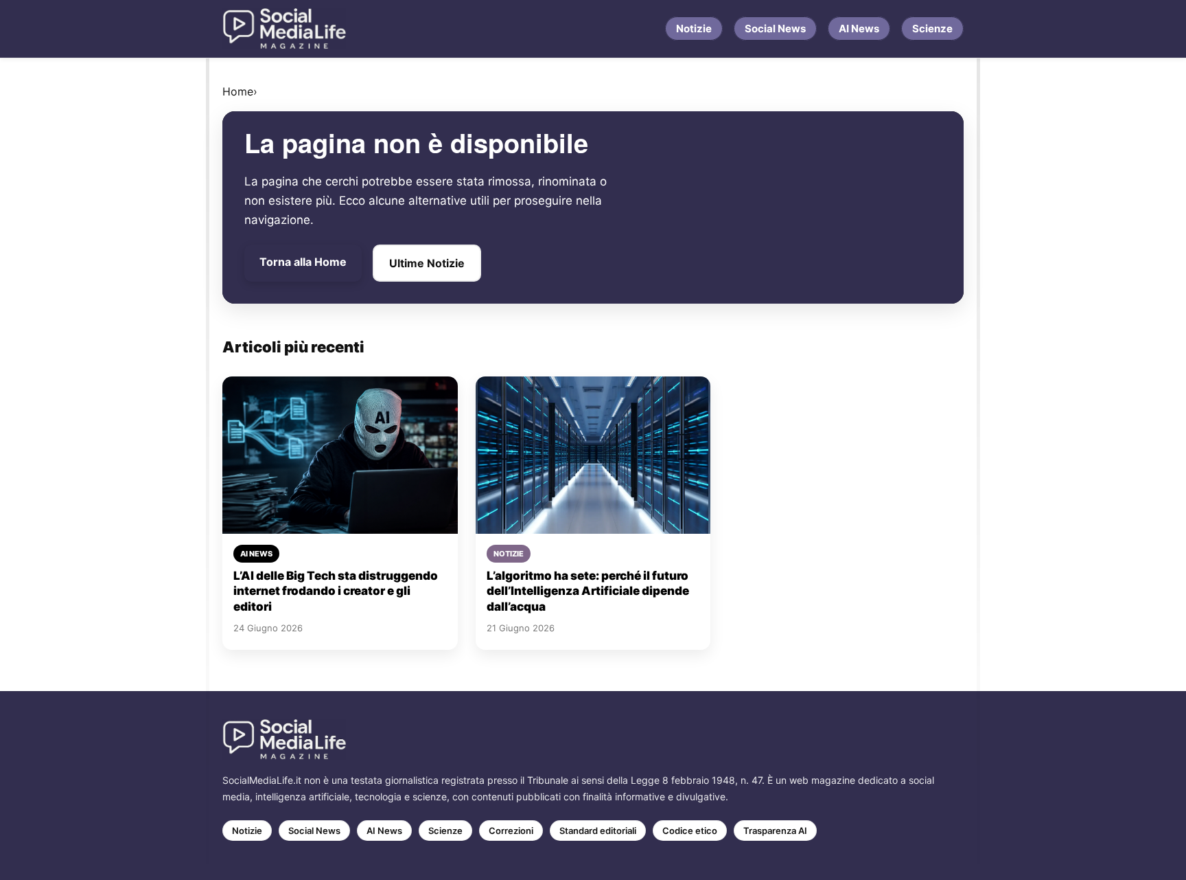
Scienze (932, 28)
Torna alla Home (303, 262)
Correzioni (511, 830)
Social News (775, 28)
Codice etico (689, 830)
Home (237, 91)
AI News (859, 28)
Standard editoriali (597, 830)
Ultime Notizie (427, 263)
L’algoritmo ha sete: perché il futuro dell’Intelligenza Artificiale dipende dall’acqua (588, 591)
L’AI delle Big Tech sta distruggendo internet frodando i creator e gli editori (335, 591)
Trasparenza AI (775, 830)
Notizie (694, 28)
